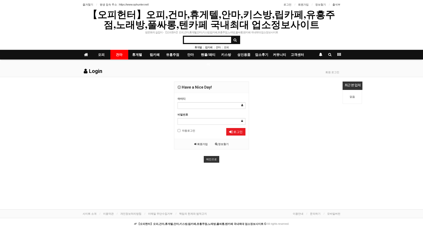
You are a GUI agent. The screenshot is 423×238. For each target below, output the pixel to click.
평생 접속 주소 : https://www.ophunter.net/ (124, 4)
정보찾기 (320, 4)
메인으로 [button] (211, 159)
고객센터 (297, 55)
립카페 (208, 47)
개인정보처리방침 (130, 213)
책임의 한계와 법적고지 (193, 213)
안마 (190, 55)
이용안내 (298, 213)
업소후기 (261, 55)
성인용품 (243, 55)
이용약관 (108, 213)
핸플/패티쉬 (208, 56)
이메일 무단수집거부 (160, 213)
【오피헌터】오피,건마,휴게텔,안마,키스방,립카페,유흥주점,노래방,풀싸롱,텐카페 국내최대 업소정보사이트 (211, 19)
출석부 (336, 4)
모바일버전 (333, 213)
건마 (218, 47)
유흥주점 (172, 55)
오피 (226, 47)
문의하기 (315, 213)
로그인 (287, 4)
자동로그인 (188, 130)
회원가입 (303, 4)
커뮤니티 (279, 55)
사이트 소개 (89, 213)
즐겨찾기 (88, 4)
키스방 (226, 55)
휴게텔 (198, 47)
